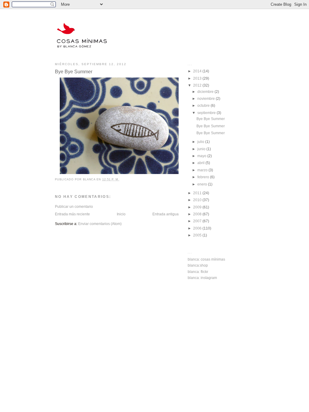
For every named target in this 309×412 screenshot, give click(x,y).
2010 (197, 200)
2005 (197, 235)
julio (201, 142)
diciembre (206, 91)
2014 (197, 71)
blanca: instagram (202, 278)
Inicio (121, 214)
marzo (203, 170)
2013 (197, 78)
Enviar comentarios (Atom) (100, 224)
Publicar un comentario (74, 206)
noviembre (206, 98)
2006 (197, 228)
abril (201, 163)
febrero (203, 177)
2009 (197, 207)
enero (202, 184)
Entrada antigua (165, 214)
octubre (204, 105)
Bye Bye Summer (210, 119)
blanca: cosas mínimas (206, 259)
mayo (202, 156)
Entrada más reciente (72, 214)
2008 (197, 214)
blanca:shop (198, 265)
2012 (197, 85)
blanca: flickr (198, 272)
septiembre (207, 113)
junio (201, 149)
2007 (197, 221)
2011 (197, 193)
